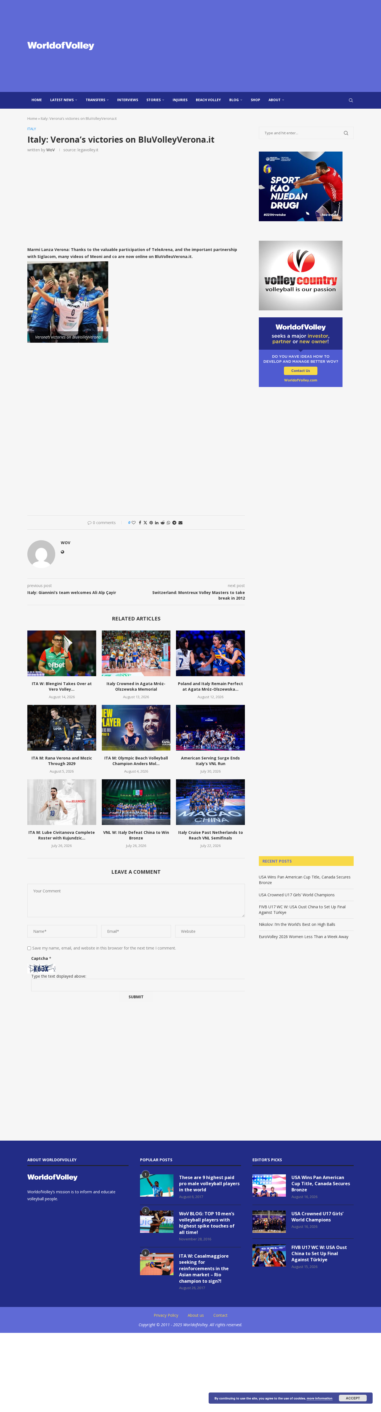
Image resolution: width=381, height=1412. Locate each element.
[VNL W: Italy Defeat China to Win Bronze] (136, 802)
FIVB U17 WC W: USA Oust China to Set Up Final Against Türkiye (319, 1253)
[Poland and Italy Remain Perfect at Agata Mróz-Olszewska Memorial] (210, 653)
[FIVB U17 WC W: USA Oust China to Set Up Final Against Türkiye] (269, 1255)
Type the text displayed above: (58, 976)
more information (319, 1398)
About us (196, 1315)
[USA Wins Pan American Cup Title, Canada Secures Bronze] (269, 1185)
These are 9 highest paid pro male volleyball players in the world (209, 1183)
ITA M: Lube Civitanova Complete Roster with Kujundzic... (61, 835)
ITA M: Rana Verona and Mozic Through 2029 (62, 760)
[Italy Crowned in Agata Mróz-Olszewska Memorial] (136, 653)
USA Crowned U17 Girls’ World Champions (297, 894)
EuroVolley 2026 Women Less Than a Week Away (303, 936)
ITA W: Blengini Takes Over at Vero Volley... (62, 686)
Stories (153, 100)
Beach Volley (208, 100)
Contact (220, 1315)
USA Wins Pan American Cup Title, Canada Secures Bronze (320, 1183)
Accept (353, 1398)
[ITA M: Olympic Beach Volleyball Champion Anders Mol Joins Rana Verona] (136, 728)
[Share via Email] (180, 522)
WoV (50, 149)
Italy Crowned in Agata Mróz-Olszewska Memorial (136, 686)
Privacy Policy (166, 1315)
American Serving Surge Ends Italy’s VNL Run (210, 760)
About (275, 100)
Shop (255, 100)
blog (234, 100)
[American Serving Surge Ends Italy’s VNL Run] (210, 728)
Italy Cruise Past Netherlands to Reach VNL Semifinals (210, 835)
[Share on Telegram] (174, 522)
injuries (180, 100)
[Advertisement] (246, 46)
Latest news (62, 100)
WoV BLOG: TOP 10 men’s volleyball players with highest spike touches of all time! (207, 1223)
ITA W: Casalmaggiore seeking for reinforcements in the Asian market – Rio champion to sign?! (204, 1268)
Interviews (127, 100)
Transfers (95, 100)
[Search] (351, 100)
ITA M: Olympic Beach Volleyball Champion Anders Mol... (136, 760)
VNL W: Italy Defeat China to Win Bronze (136, 835)
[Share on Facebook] (140, 522)
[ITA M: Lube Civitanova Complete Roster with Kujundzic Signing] (61, 802)
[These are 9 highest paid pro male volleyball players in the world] (156, 1185)
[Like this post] (134, 522)
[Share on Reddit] (163, 522)
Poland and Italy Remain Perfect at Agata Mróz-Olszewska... (210, 686)
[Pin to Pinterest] (151, 522)
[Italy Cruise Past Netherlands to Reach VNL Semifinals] (210, 802)
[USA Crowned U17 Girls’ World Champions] (269, 1222)
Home (37, 100)
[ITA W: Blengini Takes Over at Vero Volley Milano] (61, 653)
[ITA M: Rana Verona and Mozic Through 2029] (61, 728)
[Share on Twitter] (145, 522)
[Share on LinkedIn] (156, 522)
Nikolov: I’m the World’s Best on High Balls (297, 924)
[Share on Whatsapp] (168, 522)
